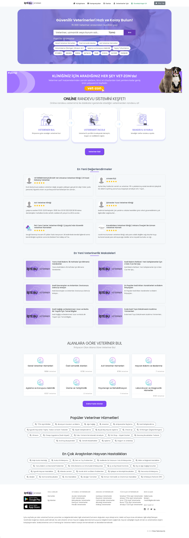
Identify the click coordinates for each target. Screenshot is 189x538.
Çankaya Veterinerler (104, 496)
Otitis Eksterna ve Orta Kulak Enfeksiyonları (86, 466)
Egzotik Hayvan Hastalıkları (43, 471)
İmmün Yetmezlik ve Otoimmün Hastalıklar (119, 477)
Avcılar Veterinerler (79, 496)
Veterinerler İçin (122, 3)
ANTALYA (87, 53)
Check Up (128, 430)
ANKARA (69, 53)
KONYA (104, 53)
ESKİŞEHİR (124, 53)
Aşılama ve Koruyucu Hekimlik (99, 48)
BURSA (77, 53)
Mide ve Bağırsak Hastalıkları (148, 460)
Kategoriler (52, 498)
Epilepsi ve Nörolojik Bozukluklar (122, 471)
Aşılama (107, 441)
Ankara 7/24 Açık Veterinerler (130, 498)
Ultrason (35, 435)
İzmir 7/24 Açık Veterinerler (130, 500)
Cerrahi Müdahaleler (89, 441)
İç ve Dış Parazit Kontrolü (119, 466)
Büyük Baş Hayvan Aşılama (107, 430)
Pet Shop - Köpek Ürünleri (120, 435)
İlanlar (108, 3)
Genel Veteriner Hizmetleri (65, 43)
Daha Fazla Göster (94, 404)
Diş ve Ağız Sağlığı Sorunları (145, 466)
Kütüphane (80, 3)
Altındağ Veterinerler (103, 502)
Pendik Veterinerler (79, 505)
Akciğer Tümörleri (90, 477)
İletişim (146, 498)
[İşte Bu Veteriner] (32, 493)
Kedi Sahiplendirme (146, 424)
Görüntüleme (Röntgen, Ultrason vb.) (69, 48)
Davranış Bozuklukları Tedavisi (147, 435)
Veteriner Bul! (95, 151)
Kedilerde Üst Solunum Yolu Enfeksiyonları (115, 460)
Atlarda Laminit (66, 471)
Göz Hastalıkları (70, 477)
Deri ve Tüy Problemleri (84, 460)
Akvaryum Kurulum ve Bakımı (68, 424)
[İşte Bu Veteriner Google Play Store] (32, 499)
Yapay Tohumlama (121, 48)
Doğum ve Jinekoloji (125, 441)
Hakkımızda (148, 496)
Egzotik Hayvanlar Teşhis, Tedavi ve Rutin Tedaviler (48, 430)
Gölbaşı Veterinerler (103, 505)
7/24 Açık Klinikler (44, 424)
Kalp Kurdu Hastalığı (39, 460)
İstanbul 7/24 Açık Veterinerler (130, 496)
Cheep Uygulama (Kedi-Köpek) (57, 435)
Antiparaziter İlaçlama (123, 424)
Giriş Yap (160, 3)
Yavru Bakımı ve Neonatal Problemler (49, 466)
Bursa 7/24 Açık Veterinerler (130, 502)
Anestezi (105, 424)
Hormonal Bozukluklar (49, 477)
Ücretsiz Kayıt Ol (140, 3)
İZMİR (96, 53)
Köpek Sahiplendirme (82, 430)
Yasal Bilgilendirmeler (152, 500)
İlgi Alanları (52, 500)
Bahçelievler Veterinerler (81, 500)
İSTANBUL (58, 53)
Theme (32, 3)
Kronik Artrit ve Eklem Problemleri (91, 471)
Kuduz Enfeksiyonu (61, 460)
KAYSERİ (114, 53)
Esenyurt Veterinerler (80, 502)
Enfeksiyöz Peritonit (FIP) (152, 477)
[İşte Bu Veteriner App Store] (32, 506)
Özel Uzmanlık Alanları (87, 43)
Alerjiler (32, 477)
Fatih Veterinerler (78, 498)
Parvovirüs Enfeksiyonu (149, 471)
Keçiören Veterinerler (104, 498)
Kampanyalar (95, 3)
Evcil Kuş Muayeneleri (66, 441)
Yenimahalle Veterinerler (105, 500)
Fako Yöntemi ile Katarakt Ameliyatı (90, 435)
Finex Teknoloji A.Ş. (158, 531)
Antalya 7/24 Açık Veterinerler (130, 505)
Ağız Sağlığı (90, 424)
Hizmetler (51, 496)
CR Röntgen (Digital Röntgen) (150, 430)
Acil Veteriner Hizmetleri (109, 43)
